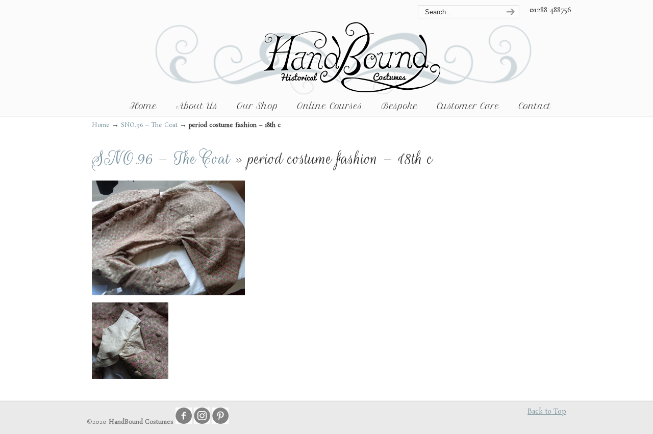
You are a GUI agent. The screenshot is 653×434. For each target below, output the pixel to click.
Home (101, 125)
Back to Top (547, 412)
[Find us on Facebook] (183, 422)
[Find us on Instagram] (202, 422)
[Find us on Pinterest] (220, 422)
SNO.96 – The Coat (149, 125)
